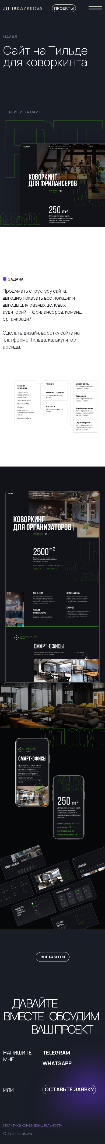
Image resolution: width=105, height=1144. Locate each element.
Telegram (56, 1052)
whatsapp (57, 1063)
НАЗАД (10, 36)
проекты (64, 8)
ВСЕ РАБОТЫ (53, 956)
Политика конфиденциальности (32, 1125)
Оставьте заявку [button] (69, 1089)
